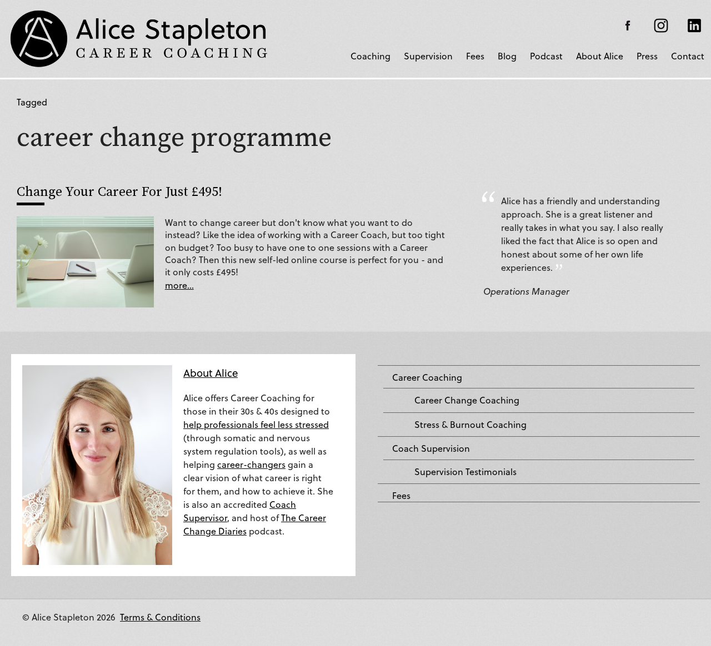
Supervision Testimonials (465, 472)
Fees (475, 55)
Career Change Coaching (466, 400)
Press (647, 55)
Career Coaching (427, 377)
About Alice (599, 55)
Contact (687, 55)
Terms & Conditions (160, 616)
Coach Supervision (431, 448)
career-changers (251, 464)
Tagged (32, 101)
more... (179, 285)
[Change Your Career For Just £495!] (85, 260)
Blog (507, 55)
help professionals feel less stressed (256, 424)
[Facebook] (627, 25)
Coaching (370, 55)
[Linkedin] (694, 25)
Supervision (428, 55)
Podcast (546, 55)
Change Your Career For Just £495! (119, 191)
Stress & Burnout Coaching (470, 424)
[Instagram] (661, 25)
